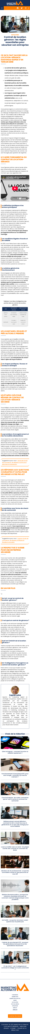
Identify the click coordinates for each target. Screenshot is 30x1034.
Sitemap (13, 1028)
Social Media (15, 1004)
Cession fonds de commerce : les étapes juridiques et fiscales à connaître (15, 540)
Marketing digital (15, 998)
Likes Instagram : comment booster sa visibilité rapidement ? (15, 752)
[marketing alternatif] (15, 3)
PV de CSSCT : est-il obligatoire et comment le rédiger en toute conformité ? (15, 967)
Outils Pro (15, 1002)
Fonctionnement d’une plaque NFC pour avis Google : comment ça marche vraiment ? (15, 775)
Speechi (15, 1009)
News (15, 1000)
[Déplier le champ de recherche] (28, 8)
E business (15, 995)
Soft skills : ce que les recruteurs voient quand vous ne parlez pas (15, 921)
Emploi (15, 1008)
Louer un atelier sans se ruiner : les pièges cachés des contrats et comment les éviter (15, 848)
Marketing (15, 996)
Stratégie (15, 1006)
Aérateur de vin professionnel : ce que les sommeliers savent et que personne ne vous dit (15, 872)
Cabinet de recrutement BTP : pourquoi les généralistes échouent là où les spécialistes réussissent (15, 944)
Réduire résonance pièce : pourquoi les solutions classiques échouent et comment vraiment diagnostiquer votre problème (15, 897)
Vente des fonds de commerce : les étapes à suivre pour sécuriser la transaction (15, 462)
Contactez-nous (15, 1016)
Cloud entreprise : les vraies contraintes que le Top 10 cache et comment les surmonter (15, 799)
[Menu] (2, 8)
